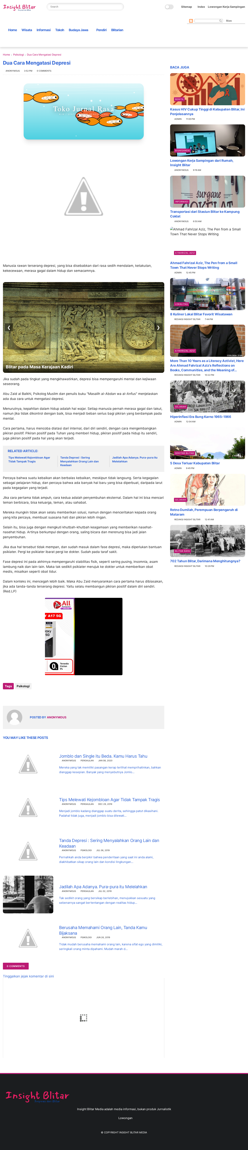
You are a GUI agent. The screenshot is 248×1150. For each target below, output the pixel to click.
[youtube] (220, 16)
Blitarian (117, 30)
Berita (179, 99)
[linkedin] (37, 696)
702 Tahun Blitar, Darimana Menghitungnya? (205, 561)
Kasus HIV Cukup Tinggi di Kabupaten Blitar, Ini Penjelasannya (207, 111)
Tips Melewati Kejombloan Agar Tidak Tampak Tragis (29, 459)
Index (201, 6)
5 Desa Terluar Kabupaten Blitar (195, 463)
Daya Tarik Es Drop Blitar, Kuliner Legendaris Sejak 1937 (64, 366)
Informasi (44, 30)
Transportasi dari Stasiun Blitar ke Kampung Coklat (204, 214)
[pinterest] (208, 16)
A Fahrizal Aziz (185, 253)
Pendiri (101, 30)
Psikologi (18, 54)
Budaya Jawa (78, 30)
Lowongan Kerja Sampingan (226, 6)
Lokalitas (181, 304)
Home (12, 30)
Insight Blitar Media (133, 1132)
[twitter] (195, 16)
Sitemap (186, 6)
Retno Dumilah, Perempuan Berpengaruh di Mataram (204, 512)
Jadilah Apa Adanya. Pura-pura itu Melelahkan (135, 459)
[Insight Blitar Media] (20, 8)
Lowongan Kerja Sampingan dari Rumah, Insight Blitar (201, 163)
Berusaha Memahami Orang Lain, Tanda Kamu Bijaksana (103, 930)
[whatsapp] (201, 16)
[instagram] (214, 16)
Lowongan (125, 1118)
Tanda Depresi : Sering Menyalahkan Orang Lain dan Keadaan (79, 461)
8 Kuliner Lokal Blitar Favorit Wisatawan (201, 314)
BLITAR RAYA (182, 551)
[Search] (120, 7)
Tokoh (59, 30)
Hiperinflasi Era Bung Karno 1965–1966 (200, 416)
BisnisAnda (182, 150)
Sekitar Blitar (184, 453)
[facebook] (189, 16)
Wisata (27, 30)
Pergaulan (87, 760)
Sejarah (180, 406)
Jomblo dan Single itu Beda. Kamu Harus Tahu (103, 756)
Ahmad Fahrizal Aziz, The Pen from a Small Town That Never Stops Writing (203, 265)
